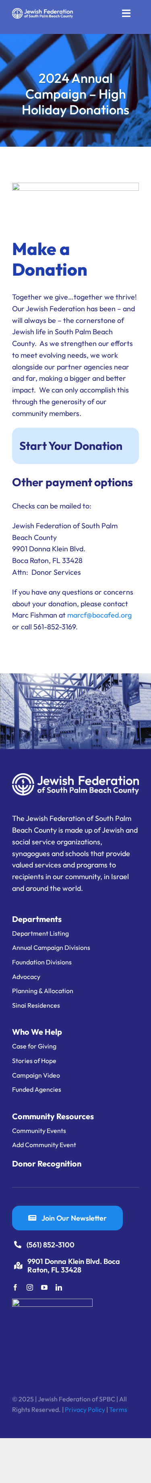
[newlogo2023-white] (42, 11)
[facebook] (15, 1287)
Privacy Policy (85, 1409)
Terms (118, 1409)
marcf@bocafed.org (99, 615)
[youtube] (44, 1287)
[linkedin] (59, 1287)
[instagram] (30, 1287)
